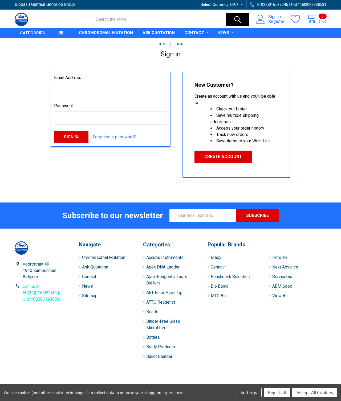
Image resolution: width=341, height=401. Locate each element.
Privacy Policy (287, 382)
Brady (216, 257)
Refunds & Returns (209, 382)
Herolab (279, 257)
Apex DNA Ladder (163, 267)
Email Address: (68, 77)
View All (279, 295)
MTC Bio (219, 295)
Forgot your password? (114, 136)
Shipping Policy (131, 382)
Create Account (223, 156)
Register (276, 21)
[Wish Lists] (298, 19)
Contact (194, 32)
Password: (64, 105)
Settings (249, 392)
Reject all (277, 392)
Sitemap (90, 295)
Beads (152, 311)
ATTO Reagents (160, 302)
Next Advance (285, 267)
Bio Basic (219, 286)
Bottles (153, 337)
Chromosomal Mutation (106, 32)
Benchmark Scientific (230, 276)
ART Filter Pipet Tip (164, 292)
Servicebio (282, 276)
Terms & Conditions (53, 382)
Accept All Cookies (315, 392)
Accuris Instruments (165, 257)
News (223, 32)
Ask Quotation (159, 32)
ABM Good (282, 286)
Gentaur (218, 267)
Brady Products (160, 346)
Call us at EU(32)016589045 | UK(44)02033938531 (42, 293)
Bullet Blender (159, 356)
